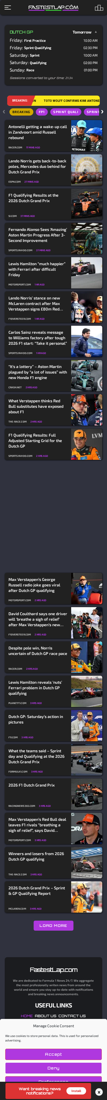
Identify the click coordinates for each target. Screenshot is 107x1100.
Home (27, 1016)
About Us (45, 1016)
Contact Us (72, 1016)
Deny (54, 1068)
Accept (53, 1054)
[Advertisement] (53, 516)
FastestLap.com (53, 969)
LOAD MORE (53, 925)
